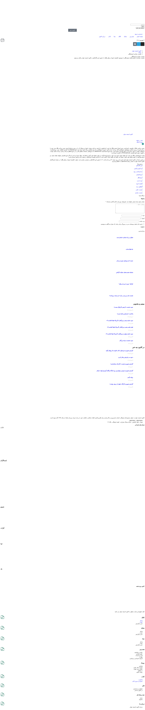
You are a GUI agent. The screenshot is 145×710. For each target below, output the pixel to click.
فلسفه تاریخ (139, 183)
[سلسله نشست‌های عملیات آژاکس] (138, 272)
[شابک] (2, 628)
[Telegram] (139, 44)
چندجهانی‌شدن (129, 249)
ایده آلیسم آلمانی (138, 168)
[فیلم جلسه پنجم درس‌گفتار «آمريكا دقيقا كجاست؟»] (138, 328)
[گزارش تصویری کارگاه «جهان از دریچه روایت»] (138, 385)
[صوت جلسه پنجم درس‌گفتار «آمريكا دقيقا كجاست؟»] (138, 321)
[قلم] (2, 685)
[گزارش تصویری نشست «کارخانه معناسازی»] (138, 365)
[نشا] (2, 638)
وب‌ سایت (141, 221)
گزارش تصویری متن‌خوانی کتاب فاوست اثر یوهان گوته (119, 350)
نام (143, 215)
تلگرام (2, 427)
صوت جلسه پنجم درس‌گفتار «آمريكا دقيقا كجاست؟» (119, 320)
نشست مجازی (139, 192)
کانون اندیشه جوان (136, 51)
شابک (125, 36)
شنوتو (2, 507)
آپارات (2, 528)
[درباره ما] (2, 703)
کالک (119, 36)
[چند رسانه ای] (2, 694)
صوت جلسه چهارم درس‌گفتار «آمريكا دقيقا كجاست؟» (119, 334)
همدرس (132, 36)
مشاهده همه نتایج (140, 28)
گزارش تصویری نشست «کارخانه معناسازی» (121, 364)
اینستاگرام (4, 460)
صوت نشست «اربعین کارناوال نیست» (123, 307)
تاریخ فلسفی (139, 174)
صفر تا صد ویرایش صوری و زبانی (124, 260)
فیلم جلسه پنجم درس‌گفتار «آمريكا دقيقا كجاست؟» (120, 327)
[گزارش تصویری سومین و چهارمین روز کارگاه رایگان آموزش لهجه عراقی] (138, 371)
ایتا (1, 544)
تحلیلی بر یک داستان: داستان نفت (125, 237)
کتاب (109, 36)
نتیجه (143, 26)
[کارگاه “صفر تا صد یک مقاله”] (138, 284)
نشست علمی (139, 189)
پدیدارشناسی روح (138, 171)
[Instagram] (142, 44)
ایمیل (142, 218)
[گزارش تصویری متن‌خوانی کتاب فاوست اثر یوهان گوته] (138, 351)
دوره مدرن (140, 180)
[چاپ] (143, 144)
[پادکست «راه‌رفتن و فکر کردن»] (138, 314)
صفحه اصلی (140, 36)
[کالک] (2, 617)
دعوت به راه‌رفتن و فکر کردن (125, 357)
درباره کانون (102, 36)
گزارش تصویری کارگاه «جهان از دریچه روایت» (121, 384)
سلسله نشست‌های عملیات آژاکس (124, 272)
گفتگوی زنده (139, 186)
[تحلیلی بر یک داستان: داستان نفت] (138, 237)
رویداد (139, 52)
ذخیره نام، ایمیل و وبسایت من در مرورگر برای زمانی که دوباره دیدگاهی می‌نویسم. (122, 224)
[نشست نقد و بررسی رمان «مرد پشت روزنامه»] (138, 295)
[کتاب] (2, 676)
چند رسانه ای (140, 695)
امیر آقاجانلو (139, 165)
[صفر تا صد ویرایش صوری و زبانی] (138, 261)
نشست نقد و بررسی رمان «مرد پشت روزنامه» (121, 295)
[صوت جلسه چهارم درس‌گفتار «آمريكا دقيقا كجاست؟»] (138, 335)
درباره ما (141, 704)
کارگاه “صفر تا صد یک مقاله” (126, 284)
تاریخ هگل (140, 177)
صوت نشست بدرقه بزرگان (126, 340)
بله (1, 569)
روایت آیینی (130, 377)
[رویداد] (2, 663)
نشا (114, 36)
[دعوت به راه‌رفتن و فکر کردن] (138, 358)
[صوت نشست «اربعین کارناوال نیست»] (138, 308)
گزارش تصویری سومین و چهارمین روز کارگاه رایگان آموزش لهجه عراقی (115, 370)
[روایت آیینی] (138, 378)
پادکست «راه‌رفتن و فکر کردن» (125, 314)
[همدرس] (2, 649)
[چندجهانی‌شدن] (138, 249)
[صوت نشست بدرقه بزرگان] (138, 341)
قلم (143, 686)
